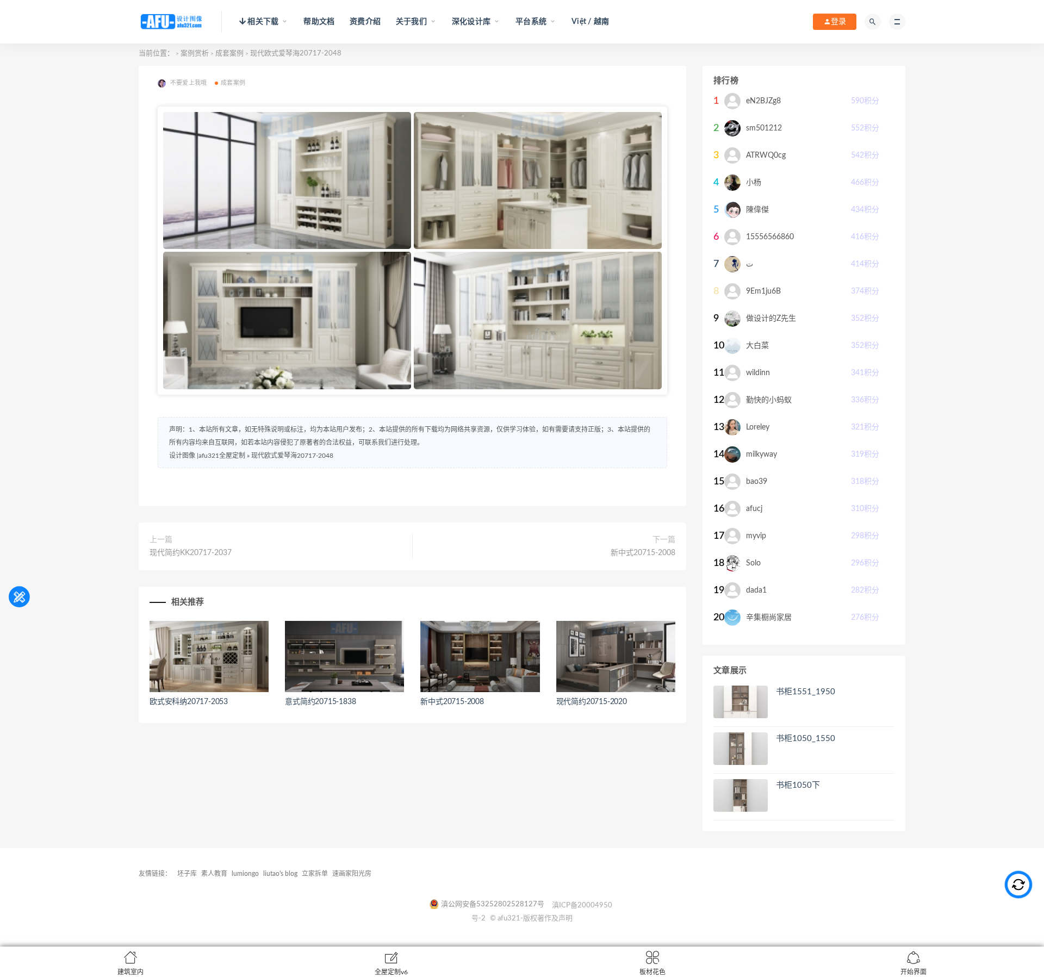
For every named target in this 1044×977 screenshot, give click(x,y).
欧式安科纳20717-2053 (189, 702)
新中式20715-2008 (643, 553)
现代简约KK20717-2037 (191, 553)
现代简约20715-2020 (591, 702)
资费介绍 (365, 22)
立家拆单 (315, 873)
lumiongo (245, 873)
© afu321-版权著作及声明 (531, 918)
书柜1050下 (798, 785)
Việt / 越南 (590, 22)
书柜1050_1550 (805, 739)
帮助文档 (318, 22)
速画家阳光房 (351, 873)
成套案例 (229, 53)
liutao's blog (280, 873)
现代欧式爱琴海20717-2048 (292, 455)
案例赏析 (195, 53)
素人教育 (214, 873)
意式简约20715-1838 (320, 702)
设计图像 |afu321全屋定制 (207, 455)
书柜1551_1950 (805, 692)
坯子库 (187, 873)
